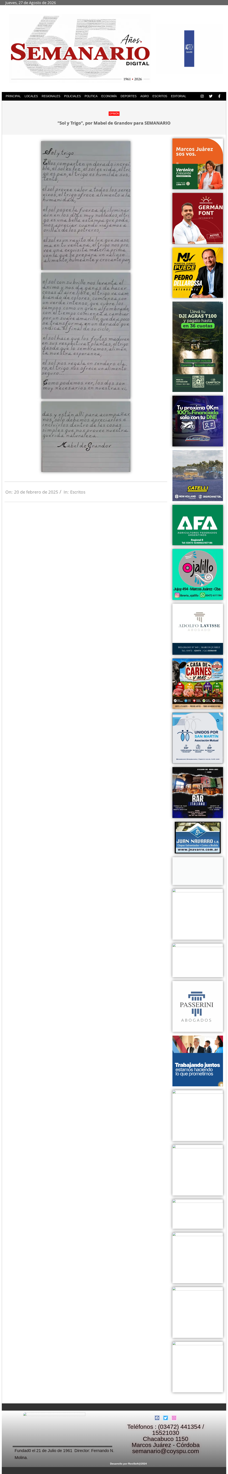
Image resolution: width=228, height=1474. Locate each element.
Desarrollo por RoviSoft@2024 (128, 1463)
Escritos (77, 492)
